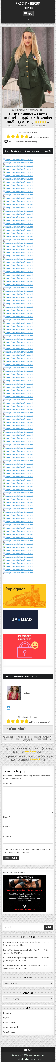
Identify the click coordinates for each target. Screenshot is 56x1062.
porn (39, 739)
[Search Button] (28, 20)
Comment (8, 783)
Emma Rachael (20, 110)
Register (7, 1013)
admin (11, 126)
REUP (40, 110)
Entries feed (9, 1022)
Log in (6, 1018)
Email (6, 827)
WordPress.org (10, 1032)
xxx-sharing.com (28, 3)
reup (24, 740)
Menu (30, 13)
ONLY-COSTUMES (32, 110)
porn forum (46, 739)
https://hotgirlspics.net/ (14, 872)
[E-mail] (8, 709)
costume (37, 737)
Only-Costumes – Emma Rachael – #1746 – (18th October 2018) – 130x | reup (28, 118)
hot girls (15, 739)
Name (6, 817)
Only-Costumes (26, 739)
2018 (18, 737)
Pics (34, 739)
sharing (30, 740)
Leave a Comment (41, 126)
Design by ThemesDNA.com (28, 1059)
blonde (30, 737)
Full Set (7, 739)
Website (7, 836)
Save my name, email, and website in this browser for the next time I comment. (27, 851)
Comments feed (10, 1027)
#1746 (13, 737)
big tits (24, 737)
